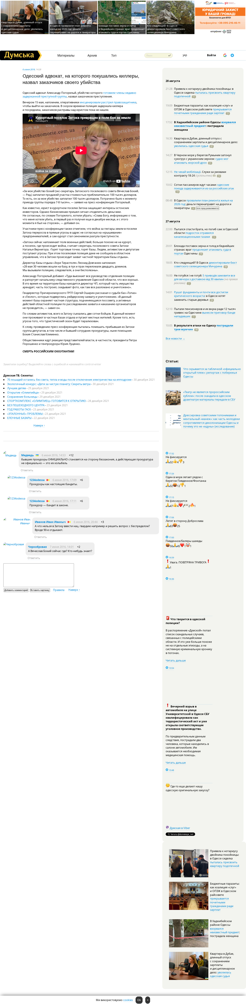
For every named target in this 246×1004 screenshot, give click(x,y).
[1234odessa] (16, 477)
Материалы (65, 55)
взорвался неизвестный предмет (205, 124)
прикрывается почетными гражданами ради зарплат (203, 111)
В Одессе (180, 200)
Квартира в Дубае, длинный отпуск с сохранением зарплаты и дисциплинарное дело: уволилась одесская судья (22, 27)
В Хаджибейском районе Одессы (197, 122)
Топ (113, 55)
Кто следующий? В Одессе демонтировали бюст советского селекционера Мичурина (166, 29)
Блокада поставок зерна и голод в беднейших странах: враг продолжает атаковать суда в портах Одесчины (122, 29)
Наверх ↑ (39, 425)
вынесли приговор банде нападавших (204, 314)
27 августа (173, 221)
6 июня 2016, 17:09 (64, 480)
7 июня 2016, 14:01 (62, 547)
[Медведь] (10, 455)
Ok (139, 1000)
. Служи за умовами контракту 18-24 (200, 173)
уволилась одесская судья (191, 146)
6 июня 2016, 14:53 (54, 455)
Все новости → (175, 338)
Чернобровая (37, 547)
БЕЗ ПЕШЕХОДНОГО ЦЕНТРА (26, 405)
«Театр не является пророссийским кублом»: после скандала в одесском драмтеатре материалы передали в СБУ (209, 395)
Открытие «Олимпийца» (23, 392)
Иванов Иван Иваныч (50, 522)
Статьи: (172, 361)
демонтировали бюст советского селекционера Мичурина (205, 264)
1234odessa (37, 480)
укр (185, 55)
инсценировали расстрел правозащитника (108, 102)
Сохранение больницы (22, 397)
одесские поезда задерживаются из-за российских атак (204, 186)
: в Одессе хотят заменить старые (199, 297)
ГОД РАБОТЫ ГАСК (19, 409)
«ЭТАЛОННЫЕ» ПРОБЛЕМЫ (25, 414)
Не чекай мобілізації (187, 172)
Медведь (27, 455)
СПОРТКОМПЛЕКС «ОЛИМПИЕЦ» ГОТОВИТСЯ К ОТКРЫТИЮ (46, 401)
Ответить (27, 470)
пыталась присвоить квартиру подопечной (204, 94)
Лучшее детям (16, 388)
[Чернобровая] (13, 544)
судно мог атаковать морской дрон (201, 160)
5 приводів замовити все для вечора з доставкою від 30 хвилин (204, 277)
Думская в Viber (180, 828)
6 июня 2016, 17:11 (64, 501)
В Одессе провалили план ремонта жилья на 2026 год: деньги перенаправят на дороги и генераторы (73, 29)
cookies (128, 1000)
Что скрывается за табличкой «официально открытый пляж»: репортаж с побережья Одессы (212, 372)
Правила (58, 590)
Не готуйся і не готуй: (188, 275)
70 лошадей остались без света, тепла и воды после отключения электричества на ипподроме (69, 379)
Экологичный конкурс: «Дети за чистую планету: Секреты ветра (49, 384)
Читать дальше (176, 660)
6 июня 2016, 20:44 (86, 522)
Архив (92, 55)
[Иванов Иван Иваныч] (17, 523)
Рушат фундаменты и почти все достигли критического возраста (201, 294)
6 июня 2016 (29, 69)
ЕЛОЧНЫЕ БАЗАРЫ (19, 418)
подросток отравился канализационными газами (194, 234)
